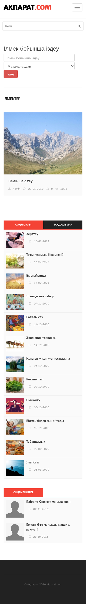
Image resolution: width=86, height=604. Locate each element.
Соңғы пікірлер (23, 492)
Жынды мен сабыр (40, 296)
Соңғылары (23, 225)
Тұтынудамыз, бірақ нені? (45, 255)
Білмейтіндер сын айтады (45, 421)
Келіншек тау (20, 181)
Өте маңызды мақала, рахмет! (48, 527)
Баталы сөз (34, 317)
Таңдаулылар (63, 225)
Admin (16, 188)
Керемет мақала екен (48, 502)
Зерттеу (32, 234)
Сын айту (33, 400)
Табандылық (35, 441)
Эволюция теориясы (41, 338)
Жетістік (32, 462)
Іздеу (11, 74)
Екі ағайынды (36, 275)
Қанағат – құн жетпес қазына (48, 358)
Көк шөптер (34, 379)
